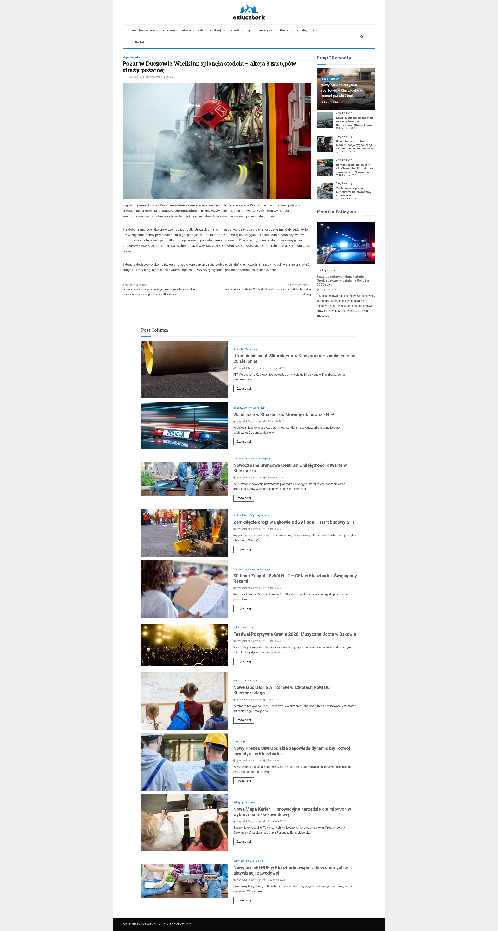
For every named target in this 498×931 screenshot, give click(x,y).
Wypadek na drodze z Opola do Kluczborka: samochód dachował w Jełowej (268, 292)
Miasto (186, 30)
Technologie (251, 680)
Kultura (237, 627)
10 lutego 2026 (328, 289)
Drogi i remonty (330, 79)
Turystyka (265, 30)
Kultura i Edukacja (210, 30)
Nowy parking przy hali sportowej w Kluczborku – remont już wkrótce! (341, 90)
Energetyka (251, 458)
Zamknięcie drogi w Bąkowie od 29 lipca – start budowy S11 (293, 522)
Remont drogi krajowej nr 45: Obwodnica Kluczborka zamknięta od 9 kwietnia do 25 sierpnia (354, 170)
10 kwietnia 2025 (348, 175)
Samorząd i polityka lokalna (248, 860)
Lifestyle (284, 30)
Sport (251, 30)
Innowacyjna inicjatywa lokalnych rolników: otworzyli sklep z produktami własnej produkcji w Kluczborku (161, 292)
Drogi (252, 515)
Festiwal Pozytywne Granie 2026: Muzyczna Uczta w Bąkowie (294, 634)
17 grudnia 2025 (347, 128)
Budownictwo (240, 515)
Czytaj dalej (244, 388)
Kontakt (140, 42)
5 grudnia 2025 (347, 151)
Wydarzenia (251, 349)
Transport (168, 30)
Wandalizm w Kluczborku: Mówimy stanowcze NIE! (283, 414)
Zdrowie (235, 30)
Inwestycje (239, 741)
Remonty (238, 349)
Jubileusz (250, 569)
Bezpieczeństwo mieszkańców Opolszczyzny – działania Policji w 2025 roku (343, 280)
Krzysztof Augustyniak (162, 77)
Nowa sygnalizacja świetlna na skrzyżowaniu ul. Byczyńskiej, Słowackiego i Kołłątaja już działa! (355, 123)
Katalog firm (305, 30)
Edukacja (238, 458)
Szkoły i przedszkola (244, 802)
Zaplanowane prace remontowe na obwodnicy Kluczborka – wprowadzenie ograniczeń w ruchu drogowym (354, 196)
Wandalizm (259, 407)
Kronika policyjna (326, 270)
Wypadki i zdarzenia (135, 57)
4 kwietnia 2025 (347, 198)
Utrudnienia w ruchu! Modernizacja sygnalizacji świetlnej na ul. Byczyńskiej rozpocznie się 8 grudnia (355, 147)
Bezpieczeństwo (143, 30)
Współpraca (265, 458)
